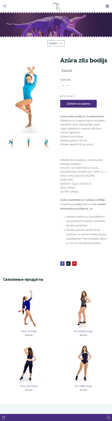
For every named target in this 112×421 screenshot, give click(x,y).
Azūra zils (65, 79)
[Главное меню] (5, 6)
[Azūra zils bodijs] (10, 142)
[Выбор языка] (107, 6)
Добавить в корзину (78, 103)
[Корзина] (3, 417)
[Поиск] (108, 417)
